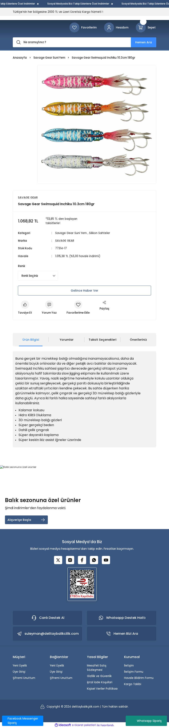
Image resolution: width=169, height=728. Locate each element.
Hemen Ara (143, 42)
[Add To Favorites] (78, 307)
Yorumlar (67, 340)
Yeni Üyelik (20, 666)
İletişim (129, 666)
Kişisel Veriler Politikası (102, 689)
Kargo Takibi (132, 684)
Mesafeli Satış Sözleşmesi (96, 668)
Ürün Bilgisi (30, 340)
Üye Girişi (19, 672)
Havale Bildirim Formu (139, 678)
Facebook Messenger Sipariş (23, 720)
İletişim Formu (133, 672)
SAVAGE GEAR (64, 241)
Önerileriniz (138, 340)
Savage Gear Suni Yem (71, 233)
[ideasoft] (63, 725)
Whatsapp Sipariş (149, 721)
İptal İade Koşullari (99, 682)
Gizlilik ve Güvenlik (99, 676)
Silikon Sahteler (99, 233)
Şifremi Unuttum (24, 678)
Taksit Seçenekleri (102, 340)
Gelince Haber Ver (84, 290)
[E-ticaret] (84, 725)
